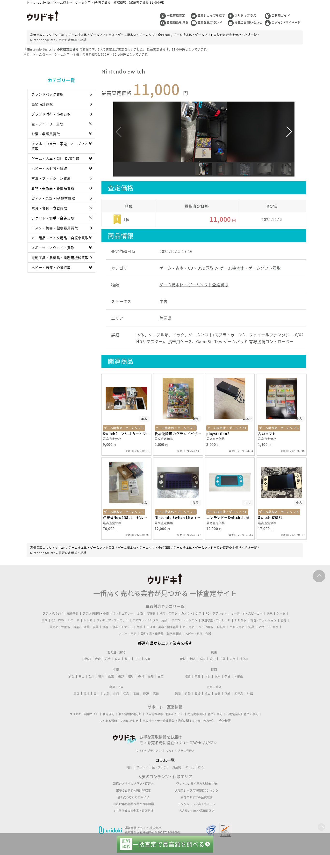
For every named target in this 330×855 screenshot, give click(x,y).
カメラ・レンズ (191, 613)
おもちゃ (240, 620)
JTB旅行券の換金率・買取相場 (133, 811)
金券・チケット (122, 627)
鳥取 (76, 694)
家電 (270, 613)
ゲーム (281, 613)
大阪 (207, 676)
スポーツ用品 (127, 634)
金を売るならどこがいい (133, 797)
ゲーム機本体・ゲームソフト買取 (250, 268)
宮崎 (227, 694)
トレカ (88, 620)
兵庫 (217, 676)
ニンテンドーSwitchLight (228, 517)
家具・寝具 (91, 627)
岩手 (108, 659)
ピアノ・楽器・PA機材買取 (53, 198)
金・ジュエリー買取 (47, 123)
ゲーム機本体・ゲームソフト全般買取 (194, 284)
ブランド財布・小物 (96, 613)
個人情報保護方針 (130, 714)
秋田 (127, 659)
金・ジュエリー (123, 613)
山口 (116, 694)
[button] (289, 131)
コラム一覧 (165, 760)
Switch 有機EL (270, 517)
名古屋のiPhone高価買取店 (197, 811)
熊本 (207, 694)
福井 (101, 676)
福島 (147, 659)
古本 (44, 620)
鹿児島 (238, 694)
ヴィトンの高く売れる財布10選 (196, 783)
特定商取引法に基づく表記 (204, 714)
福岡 (178, 694)
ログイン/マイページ (286, 22)
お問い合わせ (129, 721)
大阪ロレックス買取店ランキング (196, 790)
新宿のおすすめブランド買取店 (133, 783)
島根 (86, 694)
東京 (232, 659)
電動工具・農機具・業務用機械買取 (60, 257)
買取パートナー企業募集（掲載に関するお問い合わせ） (179, 721)
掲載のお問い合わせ (248, 22)
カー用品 (188, 627)
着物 (283, 620)
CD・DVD (57, 620)
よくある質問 (108, 721)
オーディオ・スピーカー (247, 613)
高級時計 (73, 613)
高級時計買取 (42, 104)
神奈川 (243, 659)
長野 (121, 676)
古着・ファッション (263, 620)
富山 (81, 676)
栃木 (193, 659)
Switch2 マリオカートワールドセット (126, 433)
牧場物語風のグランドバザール (178, 433)
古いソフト (267, 433)
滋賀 (188, 676)
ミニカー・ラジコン (184, 620)
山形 (137, 659)
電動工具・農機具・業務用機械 (160, 634)
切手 (140, 627)
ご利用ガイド (281, 15)
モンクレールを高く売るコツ (196, 804)
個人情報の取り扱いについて (164, 714)
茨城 (183, 659)
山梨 (111, 676)
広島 (106, 694)
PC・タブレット (216, 613)
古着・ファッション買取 (51, 178)
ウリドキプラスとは (149, 751)
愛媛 (146, 694)
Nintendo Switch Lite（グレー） (178, 517)
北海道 (86, 659)
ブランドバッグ (53, 613)
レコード (73, 620)
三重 (161, 676)
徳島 (126, 694)
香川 (136, 694)
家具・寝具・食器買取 (49, 208)
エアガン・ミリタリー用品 (149, 620)
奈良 (227, 676)
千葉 (222, 659)
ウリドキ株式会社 (149, 828)
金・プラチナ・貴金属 (166, 767)
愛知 (151, 676)
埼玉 (212, 659)
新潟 (71, 676)
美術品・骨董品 (60, 627)
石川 (91, 676)
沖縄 (250, 694)
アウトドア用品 (268, 627)
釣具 (251, 627)
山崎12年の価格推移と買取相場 (133, 804)
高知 (156, 694)
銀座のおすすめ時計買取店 (133, 790)
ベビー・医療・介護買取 (51, 267)
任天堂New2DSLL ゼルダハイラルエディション (126, 517)
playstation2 (218, 433)
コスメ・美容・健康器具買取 (54, 227)
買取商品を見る (177, 22)
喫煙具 (151, 613)
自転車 (221, 627)
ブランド (142, 767)
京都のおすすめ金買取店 (197, 797)
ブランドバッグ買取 (47, 94)
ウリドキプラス (245, 15)
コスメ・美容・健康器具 (163, 627)
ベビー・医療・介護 (198, 634)
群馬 (203, 659)
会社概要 (225, 721)
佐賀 (188, 694)
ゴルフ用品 (237, 627)
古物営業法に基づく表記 (242, 714)
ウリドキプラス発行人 (180, 751)
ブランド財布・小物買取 (51, 113)
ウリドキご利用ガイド (84, 714)
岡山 (96, 694)
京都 (198, 676)
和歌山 (238, 676)
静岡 (141, 676)
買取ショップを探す (211, 15)
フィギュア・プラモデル (112, 620)
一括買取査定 (176, 15)
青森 (98, 659)
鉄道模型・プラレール (215, 620)
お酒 (140, 613)
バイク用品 (205, 627)
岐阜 (131, 676)
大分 (217, 694)
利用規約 (108, 714)
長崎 (198, 694)
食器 (105, 627)
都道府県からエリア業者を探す (165, 643)
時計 (129, 767)
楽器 (77, 627)
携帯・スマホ (168, 613)
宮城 (118, 659)
